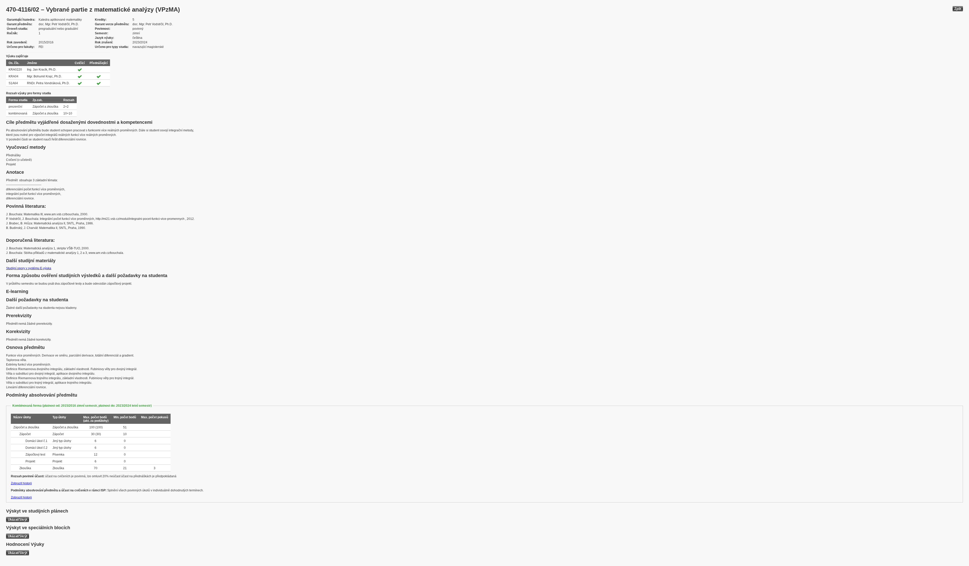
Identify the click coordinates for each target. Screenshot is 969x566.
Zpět (957, 9)
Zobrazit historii (21, 483)
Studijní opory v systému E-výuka (28, 268)
